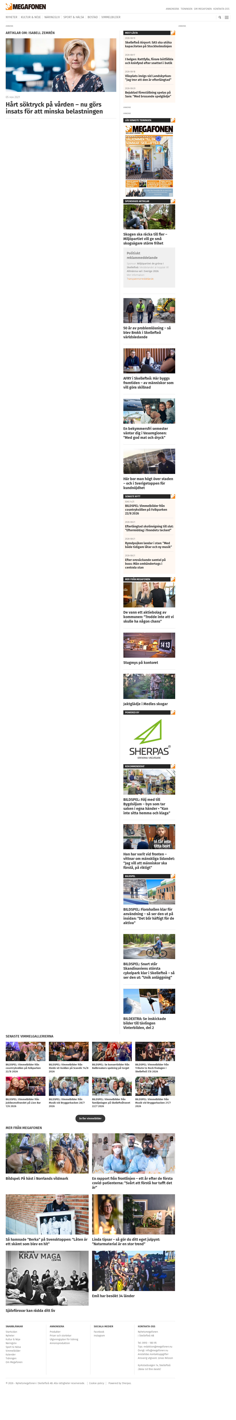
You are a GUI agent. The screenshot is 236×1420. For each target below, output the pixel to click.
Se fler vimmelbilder (90, 1118)
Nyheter (11, 17)
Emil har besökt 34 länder (113, 1296)
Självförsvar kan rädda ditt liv (30, 1310)
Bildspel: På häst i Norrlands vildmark (37, 1178)
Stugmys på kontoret (140, 662)
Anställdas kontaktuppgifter (153, 1354)
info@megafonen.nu (157, 1350)
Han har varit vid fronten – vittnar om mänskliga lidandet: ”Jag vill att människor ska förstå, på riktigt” (149, 861)
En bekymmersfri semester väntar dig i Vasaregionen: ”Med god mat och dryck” (145, 433)
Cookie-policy (96, 1383)
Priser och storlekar (60, 1335)
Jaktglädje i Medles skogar (145, 704)
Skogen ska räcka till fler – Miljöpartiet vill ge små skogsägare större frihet (145, 239)
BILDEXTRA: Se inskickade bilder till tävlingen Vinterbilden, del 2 (144, 1023)
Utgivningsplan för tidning (64, 1339)
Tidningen (186, 8)
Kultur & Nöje (31, 17)
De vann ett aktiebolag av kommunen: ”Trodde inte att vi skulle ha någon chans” (148, 617)
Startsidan (11, 1331)
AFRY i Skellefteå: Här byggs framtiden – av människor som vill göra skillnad (148, 383)
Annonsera (172, 8)
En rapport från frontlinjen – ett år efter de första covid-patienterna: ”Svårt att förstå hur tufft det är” (132, 1183)
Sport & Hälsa (73, 17)
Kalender (11, 1354)
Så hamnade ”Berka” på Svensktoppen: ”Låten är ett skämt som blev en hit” (46, 1241)
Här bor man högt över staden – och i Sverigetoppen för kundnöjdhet (148, 483)
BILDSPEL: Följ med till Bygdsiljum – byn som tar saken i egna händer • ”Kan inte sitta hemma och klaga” (146, 806)
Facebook (99, 1331)
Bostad (93, 17)
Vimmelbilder (110, 17)
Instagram (99, 1335)
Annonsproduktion (60, 1343)
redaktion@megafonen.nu (158, 1346)
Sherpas (126, 1383)
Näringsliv (52, 17)
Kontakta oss (221, 8)
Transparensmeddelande (140, 278)
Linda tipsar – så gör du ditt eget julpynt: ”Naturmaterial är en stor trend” (126, 1241)
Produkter (55, 1331)
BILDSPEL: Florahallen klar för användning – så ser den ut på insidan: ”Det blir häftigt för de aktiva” (148, 916)
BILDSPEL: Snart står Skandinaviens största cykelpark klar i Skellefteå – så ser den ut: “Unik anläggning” (149, 971)
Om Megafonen (203, 8)
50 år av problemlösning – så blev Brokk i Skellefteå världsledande (147, 332)
